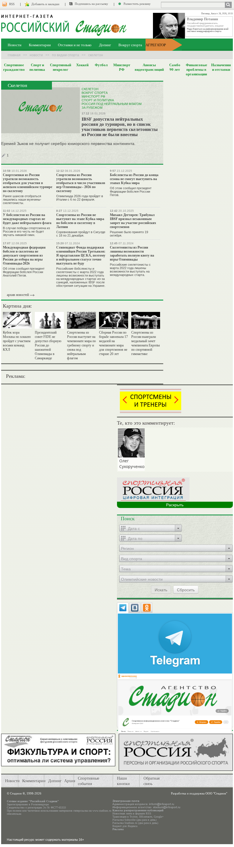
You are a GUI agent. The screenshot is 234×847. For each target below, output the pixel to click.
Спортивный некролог (60, 67)
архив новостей (18, 295)
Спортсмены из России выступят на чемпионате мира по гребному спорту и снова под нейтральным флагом (81, 345)
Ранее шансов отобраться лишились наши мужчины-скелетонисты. (22, 199)
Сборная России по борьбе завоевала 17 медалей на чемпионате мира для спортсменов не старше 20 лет (113, 343)
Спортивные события (88, 780)
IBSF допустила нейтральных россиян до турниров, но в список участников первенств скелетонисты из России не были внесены (120, 127)
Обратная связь (152, 780)
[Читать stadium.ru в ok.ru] (175, 704)
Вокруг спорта (130, 44)
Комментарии (40, 44)
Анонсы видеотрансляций (149, 67)
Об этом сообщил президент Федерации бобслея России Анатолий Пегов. (24, 272)
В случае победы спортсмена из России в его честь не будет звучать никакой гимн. (26, 231)
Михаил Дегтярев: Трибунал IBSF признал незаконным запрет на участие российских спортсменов (133, 220)
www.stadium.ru (101, 810)
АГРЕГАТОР (156, 44)
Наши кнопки (123, 780)
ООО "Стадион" (216, 793)
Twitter (134, 816)
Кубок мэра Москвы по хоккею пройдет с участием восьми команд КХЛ (17, 341)
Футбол (101, 64)
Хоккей (82, 64)
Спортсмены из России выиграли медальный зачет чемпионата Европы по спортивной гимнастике (145, 343)
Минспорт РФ (121, 67)
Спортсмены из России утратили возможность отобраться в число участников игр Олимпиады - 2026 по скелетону (80, 182)
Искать (161, 589)
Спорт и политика (37, 67)
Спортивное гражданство (14, 67)
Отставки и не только (75, 44)
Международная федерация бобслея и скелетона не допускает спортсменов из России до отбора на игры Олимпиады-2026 (24, 255)
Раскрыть (174, 505)
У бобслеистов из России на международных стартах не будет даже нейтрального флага (27, 218)
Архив (69, 780)
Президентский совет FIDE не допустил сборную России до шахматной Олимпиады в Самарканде (48, 345)
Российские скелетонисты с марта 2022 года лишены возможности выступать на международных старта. (130, 270)
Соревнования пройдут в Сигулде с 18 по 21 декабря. (80, 233)
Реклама (118, 829)
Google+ (159, 816)
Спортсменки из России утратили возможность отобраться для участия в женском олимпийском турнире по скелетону (27, 182)
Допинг (105, 44)
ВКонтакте (145, 816)
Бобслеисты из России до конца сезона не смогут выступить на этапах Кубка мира (134, 178)
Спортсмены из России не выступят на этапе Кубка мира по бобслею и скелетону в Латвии (80, 220)
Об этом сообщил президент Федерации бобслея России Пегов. (131, 191)
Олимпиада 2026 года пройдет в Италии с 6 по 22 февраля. (79, 197)
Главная (14, 55)
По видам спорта (65, 55)
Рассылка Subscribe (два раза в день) (134, 819)
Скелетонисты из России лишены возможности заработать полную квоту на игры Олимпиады (132, 253)
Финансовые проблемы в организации (196, 69)
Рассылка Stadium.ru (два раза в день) (135, 822)
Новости (14, 44)
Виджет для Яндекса (124, 826)
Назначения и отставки (221, 67)
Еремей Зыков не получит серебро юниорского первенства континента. (68, 143)
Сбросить (186, 589)
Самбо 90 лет (174, 67)
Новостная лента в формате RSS (131, 813)
